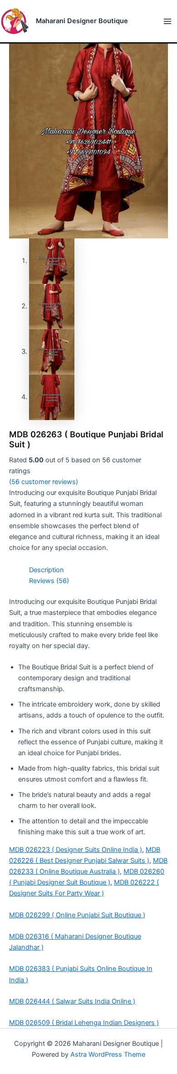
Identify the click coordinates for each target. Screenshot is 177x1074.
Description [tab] (46, 570)
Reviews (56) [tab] (49, 581)
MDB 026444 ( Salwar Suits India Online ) (72, 1001)
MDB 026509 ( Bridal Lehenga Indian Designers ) (84, 1023)
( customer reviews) (43, 482)
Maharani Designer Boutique (82, 21)
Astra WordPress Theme (107, 1054)
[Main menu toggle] (167, 21)
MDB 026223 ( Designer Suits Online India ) (75, 850)
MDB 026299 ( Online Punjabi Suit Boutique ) (77, 915)
